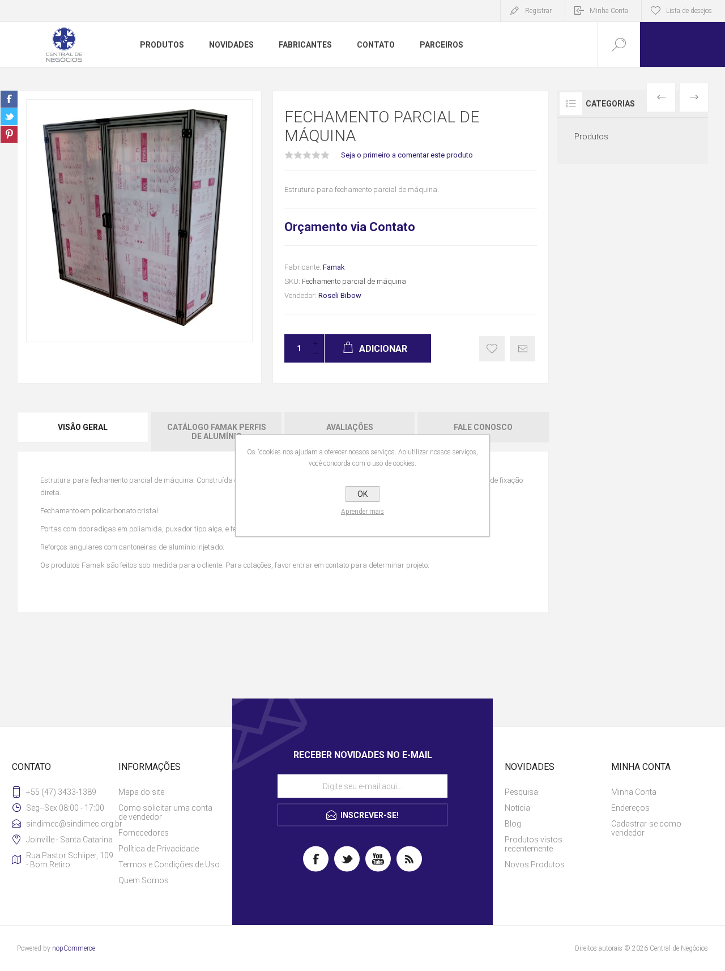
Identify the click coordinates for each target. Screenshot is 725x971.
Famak (334, 267)
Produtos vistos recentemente (533, 844)
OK (362, 494)
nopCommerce (73, 948)
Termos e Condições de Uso (169, 864)
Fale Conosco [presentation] (483, 427)
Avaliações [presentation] (349, 427)
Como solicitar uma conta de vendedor (165, 812)
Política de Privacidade (158, 848)
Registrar (538, 11)
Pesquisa (521, 792)
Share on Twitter (9, 116)
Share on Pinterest (9, 134)
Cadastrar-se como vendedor (646, 828)
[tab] (83, 432)
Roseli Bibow (339, 295)
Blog (513, 823)
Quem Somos (143, 880)
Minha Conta (609, 11)
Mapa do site (141, 792)
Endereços (630, 807)
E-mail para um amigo (522, 348)
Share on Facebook (9, 99)
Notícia (517, 807)
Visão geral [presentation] (83, 427)
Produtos (591, 136)
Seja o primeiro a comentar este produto (407, 155)
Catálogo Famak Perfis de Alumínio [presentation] (216, 432)
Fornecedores (143, 832)
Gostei (492, 348)
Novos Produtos (535, 864)
